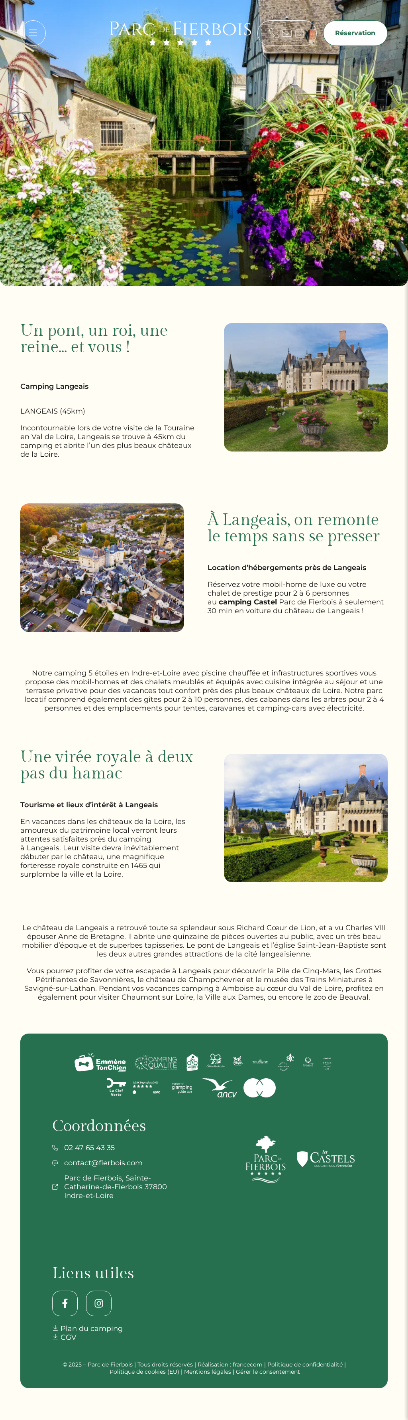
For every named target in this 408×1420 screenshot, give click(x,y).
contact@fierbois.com (103, 1163)
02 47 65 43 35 (89, 1147)
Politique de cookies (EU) (144, 1371)
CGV (67, 1337)
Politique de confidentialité (305, 1364)
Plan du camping (91, 1328)
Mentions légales (207, 1371)
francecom (248, 1364)
